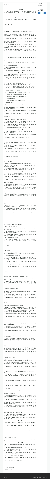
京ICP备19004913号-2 (35, 477)
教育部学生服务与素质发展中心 (9, 476)
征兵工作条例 (39, 6)
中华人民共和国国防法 (40, 9)
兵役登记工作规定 (40, 5)
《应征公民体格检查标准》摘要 (41, 10)
